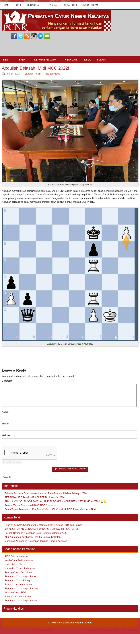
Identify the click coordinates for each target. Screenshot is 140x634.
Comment (7, 381)
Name (5, 412)
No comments (53, 74)
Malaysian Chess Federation (20, 568)
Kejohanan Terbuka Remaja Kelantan (41, 537)
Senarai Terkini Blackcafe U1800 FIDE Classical (30, 505)
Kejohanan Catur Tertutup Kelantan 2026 (45, 533)
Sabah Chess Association (18, 584)
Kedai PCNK (70, 5)
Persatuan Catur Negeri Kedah (21, 600)
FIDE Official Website (16, 556)
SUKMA (101, 59)
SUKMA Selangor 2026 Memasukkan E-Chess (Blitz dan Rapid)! (48, 525)
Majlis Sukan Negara (15, 564)
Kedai (88, 59)
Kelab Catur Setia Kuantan (19, 560)
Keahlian (71, 59)
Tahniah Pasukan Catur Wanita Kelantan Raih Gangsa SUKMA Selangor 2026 (46, 493)
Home (6, 5)
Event (23, 59)
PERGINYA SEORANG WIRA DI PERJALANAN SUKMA (35, 497)
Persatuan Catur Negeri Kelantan (74, 622)
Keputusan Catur (45, 59)
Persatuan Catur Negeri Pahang (21, 588)
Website (6, 435)
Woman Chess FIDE (15, 592)
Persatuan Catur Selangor (18, 580)
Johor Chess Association (18, 596)
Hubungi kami (90, 5)
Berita (7, 59)
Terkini (37, 74)
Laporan (29, 74)
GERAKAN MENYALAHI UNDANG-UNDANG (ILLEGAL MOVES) (46, 529)
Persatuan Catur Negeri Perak (20, 576)
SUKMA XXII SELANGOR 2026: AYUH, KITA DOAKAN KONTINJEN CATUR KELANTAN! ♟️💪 (55, 501)
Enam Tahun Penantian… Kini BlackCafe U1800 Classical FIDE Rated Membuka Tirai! (50, 509)
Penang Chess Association (19, 572)
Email (5, 423)
